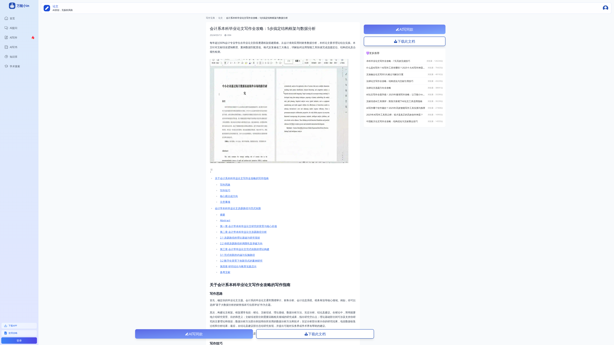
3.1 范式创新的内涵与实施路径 (237, 255)
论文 (220, 17)
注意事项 (225, 202)
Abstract (225, 220)
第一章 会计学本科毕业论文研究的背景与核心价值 (248, 226)
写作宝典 (210, 17)
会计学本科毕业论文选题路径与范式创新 (238, 208)
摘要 (222, 214)
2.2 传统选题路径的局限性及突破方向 (241, 243)
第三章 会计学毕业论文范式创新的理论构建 (244, 249)
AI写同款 (196, 333)
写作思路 (225, 184)
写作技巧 (225, 190)
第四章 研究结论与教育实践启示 (238, 266)
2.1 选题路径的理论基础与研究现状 (240, 237)
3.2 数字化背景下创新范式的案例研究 (241, 260)
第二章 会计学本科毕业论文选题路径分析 (243, 232)
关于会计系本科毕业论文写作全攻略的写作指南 (242, 178)
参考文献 (225, 272)
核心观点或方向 (229, 196)
